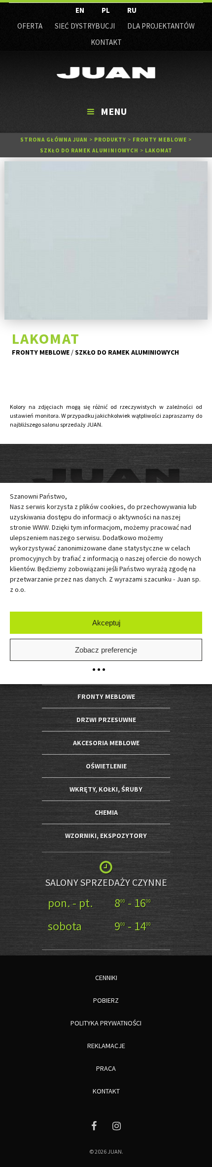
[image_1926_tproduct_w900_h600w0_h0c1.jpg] (106, 240)
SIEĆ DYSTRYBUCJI (85, 26)
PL (106, 10)
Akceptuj (106, 623)
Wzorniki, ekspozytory (106, 835)
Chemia (106, 812)
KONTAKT (106, 42)
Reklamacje (106, 1045)
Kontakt (106, 1091)
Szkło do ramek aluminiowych (89, 150)
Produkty (110, 139)
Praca (106, 1068)
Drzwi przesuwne (106, 719)
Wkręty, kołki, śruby (106, 789)
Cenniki (106, 977)
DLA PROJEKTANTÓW (161, 26)
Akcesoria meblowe (106, 742)
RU (132, 10)
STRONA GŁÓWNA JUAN (54, 139)
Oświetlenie (106, 766)
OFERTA (29, 26)
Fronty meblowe (160, 139)
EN (79, 10)
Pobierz (106, 1000)
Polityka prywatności (106, 1023)
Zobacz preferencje (106, 650)
